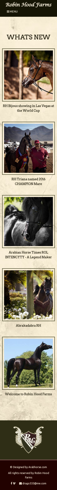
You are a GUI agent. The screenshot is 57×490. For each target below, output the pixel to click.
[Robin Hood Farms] (28, 4)
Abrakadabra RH (28, 325)
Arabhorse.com (37, 467)
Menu (13, 11)
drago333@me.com (34, 483)
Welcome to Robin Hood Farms (28, 394)
